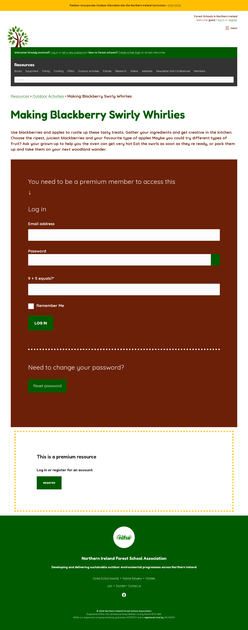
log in (221, 20)
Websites (147, 71)
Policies (107, 71)
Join (109, 585)
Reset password (47, 385)
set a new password (74, 52)
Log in (54, 52)
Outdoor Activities (88, 71)
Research (120, 71)
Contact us (134, 585)
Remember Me (49, 305)
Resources (20, 96)
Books (18, 71)
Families (150, 578)
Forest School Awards (106, 578)
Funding (58, 71)
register (232, 20)
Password (37, 251)
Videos (134, 71)
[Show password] (215, 260)
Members (199, 71)
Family (46, 71)
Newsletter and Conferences (173, 71)
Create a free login (129, 52)
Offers (70, 71)
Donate (120, 585)
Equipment (32, 71)
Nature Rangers (132, 578)
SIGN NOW (174, 5)
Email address (41, 223)
